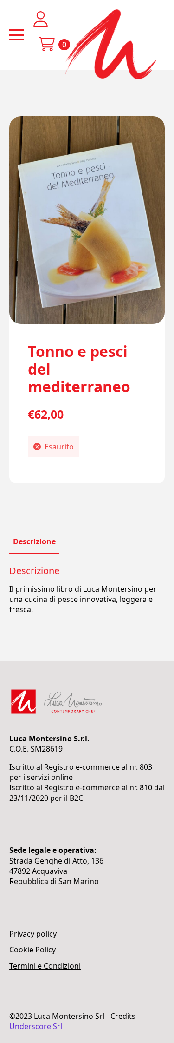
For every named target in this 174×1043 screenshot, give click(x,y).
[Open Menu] (16, 34)
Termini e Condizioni (45, 966)
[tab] (34, 541)
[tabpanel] (87, 590)
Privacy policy (33, 934)
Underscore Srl (35, 1026)
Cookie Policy (32, 949)
